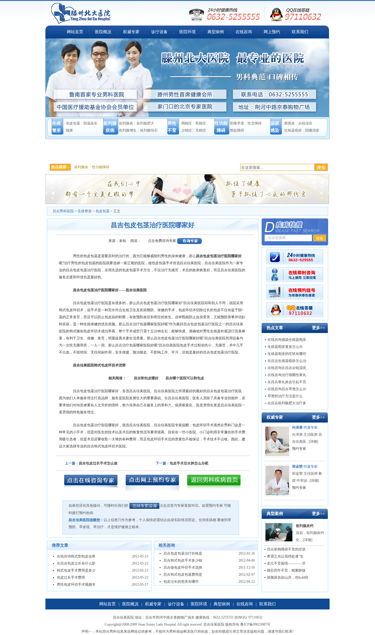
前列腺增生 (128, 130)
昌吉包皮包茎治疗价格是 (182, 553)
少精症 (186, 130)
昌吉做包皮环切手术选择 (182, 567)
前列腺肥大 (145, 123)
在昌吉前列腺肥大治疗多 (286, 403)
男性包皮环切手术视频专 (76, 584)
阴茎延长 (90, 123)
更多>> (318, 328)
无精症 (200, 130)
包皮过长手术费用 (71, 577)
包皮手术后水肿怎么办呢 (189, 463)
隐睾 (69, 130)
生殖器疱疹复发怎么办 (285, 347)
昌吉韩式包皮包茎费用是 (182, 574)
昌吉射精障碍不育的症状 (286, 549)
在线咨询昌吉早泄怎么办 (286, 389)
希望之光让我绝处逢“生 (285, 556)
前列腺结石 (149, 130)
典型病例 (215, 32)
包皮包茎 (73, 123)
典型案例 (275, 513)
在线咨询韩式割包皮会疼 (76, 556)
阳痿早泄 (237, 123)
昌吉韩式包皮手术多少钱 (182, 560)
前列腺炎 (126, 123)
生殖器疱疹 (293, 130)
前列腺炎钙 (304, 526)
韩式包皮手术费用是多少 (76, 570)
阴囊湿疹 (312, 130)
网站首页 (75, 32)
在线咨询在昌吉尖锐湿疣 (286, 368)
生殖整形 (85, 211)
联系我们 (300, 32)
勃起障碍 (237, 130)
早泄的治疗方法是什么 (285, 396)
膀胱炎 (289, 123)
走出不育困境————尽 (286, 563)
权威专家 (131, 32)
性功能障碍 (101, 167)
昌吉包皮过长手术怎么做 (98, 463)
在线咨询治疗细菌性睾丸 (286, 375)
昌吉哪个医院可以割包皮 (185, 378)
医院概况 (103, 32)
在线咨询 (244, 32)
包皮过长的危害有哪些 (181, 582)
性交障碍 (255, 123)
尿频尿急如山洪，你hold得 (287, 577)
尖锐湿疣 (305, 123)
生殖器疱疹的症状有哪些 (286, 354)
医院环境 (187, 32)
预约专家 (299, 449)
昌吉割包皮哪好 (146, 378)
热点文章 (275, 328)
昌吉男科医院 (63, 211)
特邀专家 (305, 427)
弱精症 (186, 123)
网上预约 (272, 32)
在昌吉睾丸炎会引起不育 (286, 382)
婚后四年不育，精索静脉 (286, 570)
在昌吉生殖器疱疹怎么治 (286, 361)
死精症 (200, 123)
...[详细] (312, 441)
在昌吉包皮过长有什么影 (76, 563)
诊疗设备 (159, 32)
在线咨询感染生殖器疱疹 (286, 340)
